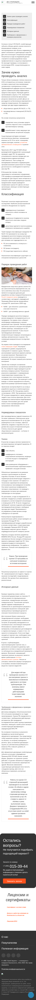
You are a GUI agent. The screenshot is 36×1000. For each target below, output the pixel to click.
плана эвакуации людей (9, 346)
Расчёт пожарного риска (10, 297)
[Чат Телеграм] (31, 995)
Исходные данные (13, 31)
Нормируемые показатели (15, 27)
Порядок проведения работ (16, 24)
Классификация (12, 20)
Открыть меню (33, 2)
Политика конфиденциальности (13, 969)
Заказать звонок (14, 881)
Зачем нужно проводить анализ (17, 16)
